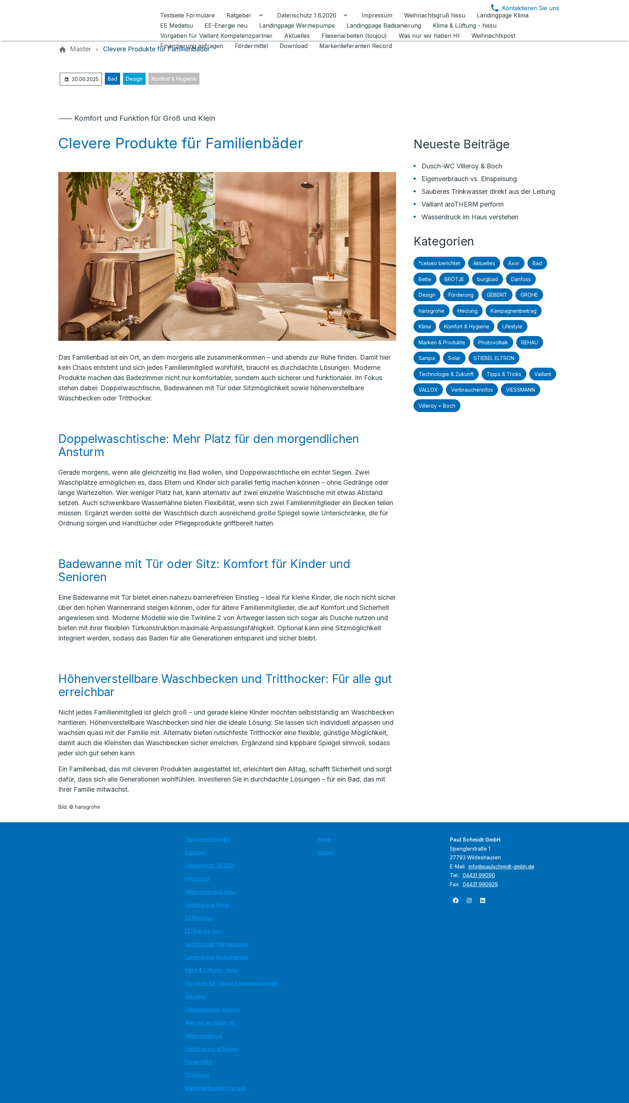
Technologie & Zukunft (446, 374)
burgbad (487, 279)
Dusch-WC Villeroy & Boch (462, 166)
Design (134, 79)
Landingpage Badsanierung (216, 957)
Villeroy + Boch (437, 406)
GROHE (529, 295)
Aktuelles (484, 263)
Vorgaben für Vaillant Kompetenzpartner (231, 983)
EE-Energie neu (203, 931)
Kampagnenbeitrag (514, 311)
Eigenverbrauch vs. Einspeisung (469, 179)
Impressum (197, 879)
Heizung (468, 311)
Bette (425, 279)
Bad (112, 79)
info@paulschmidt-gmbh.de (501, 866)
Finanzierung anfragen (211, 1049)
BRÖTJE (454, 279)
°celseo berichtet (439, 263)
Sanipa (427, 358)
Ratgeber (195, 852)
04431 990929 (480, 884)
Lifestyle (512, 326)
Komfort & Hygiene (174, 79)
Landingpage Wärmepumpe (216, 944)
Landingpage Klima (207, 905)
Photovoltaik (493, 342)
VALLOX (428, 390)
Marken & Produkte (442, 342)
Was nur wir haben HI (209, 1023)
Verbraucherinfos (472, 390)
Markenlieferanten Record (215, 1088)
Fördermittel (198, 1062)
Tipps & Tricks (504, 374)
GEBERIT (497, 295)
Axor (513, 263)
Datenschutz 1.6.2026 (210, 865)
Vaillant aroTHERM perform (463, 204)
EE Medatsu (198, 918)
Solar (454, 358)
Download (197, 1075)
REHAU (529, 342)
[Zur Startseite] (107, 20)
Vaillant (542, 374)
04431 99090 (479, 875)
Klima (425, 326)
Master (325, 852)
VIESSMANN (520, 390)
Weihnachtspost (203, 1036)
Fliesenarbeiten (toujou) (212, 1009)
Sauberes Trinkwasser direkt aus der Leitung (488, 191)
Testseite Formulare (207, 839)
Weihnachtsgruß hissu (210, 892)
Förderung (461, 295)
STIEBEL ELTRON (494, 358)
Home (324, 839)
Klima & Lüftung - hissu (211, 970)
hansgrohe (431, 311)
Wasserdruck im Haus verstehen (470, 217)
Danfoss (521, 279)
